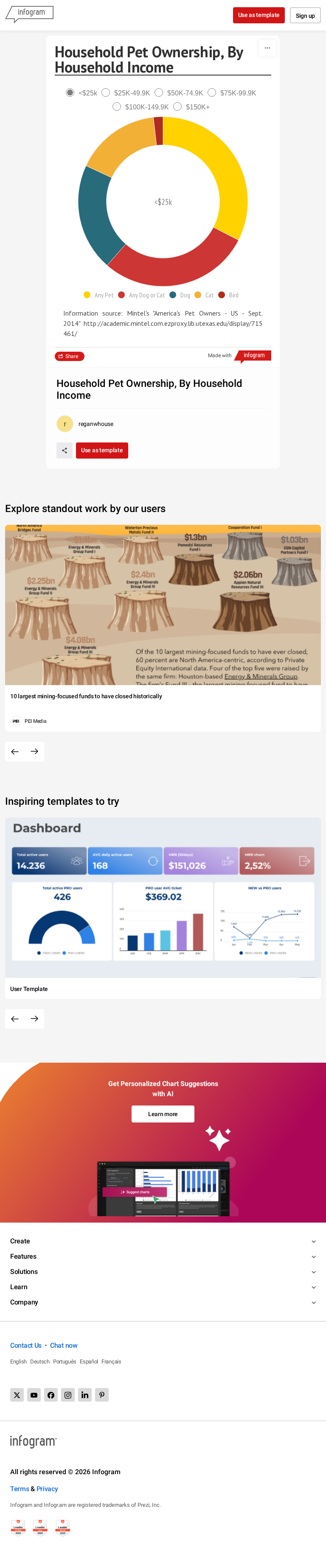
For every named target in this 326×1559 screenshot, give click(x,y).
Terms (19, 1489)
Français (111, 1361)
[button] (101, 295)
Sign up (305, 15)
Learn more (163, 1114)
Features (23, 1256)
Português (64, 1361)
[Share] (64, 450)
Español (89, 1361)
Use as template (259, 14)
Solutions (23, 1272)
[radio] (83, 93)
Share (71, 356)
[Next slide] (34, 752)
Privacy (47, 1489)
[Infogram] (29, 15)
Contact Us (26, 1345)
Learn (19, 1287)
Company (24, 1302)
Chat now (64, 1345)
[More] (267, 48)
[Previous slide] (15, 752)
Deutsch (40, 1361)
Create (20, 1241)
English (18, 1361)
